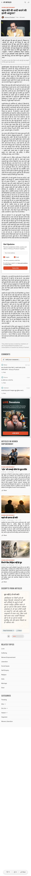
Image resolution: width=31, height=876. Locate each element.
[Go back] (2, 2)
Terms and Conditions (23, 263)
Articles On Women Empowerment (9, 442)
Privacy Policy (8, 264)
